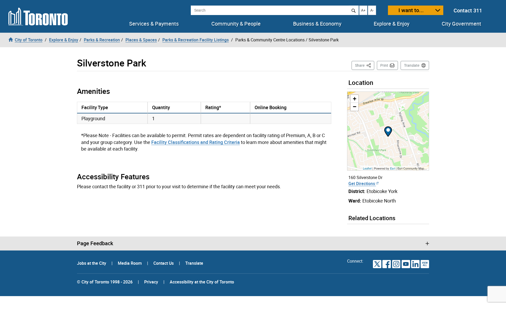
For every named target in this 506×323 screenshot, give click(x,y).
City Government (461, 24)
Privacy (151, 282)
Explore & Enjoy (391, 24)
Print (384, 65)
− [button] (354, 106)
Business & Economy (317, 24)
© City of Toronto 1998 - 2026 (105, 282)
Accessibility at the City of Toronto (202, 282)
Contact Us (164, 263)
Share (364, 65)
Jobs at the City (92, 263)
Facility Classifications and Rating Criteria (195, 142)
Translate (411, 65)
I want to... (411, 10)
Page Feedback (95, 243)
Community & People (236, 24)
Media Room (130, 263)
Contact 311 (468, 10)
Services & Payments (154, 24)
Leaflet (367, 168)
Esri (392, 168)
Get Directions (362, 183)
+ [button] (354, 98)
